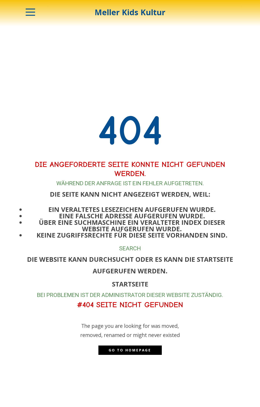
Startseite (130, 284)
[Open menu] (30, 12)
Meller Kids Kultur (130, 12)
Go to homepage (130, 350)
